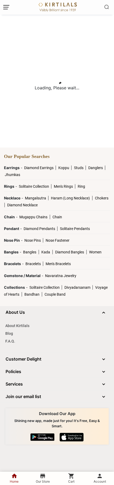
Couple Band (55, 294)
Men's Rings (64, 186)
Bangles (29, 252)
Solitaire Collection (34, 186)
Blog (9, 333)
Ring (81, 186)
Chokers (101, 198)
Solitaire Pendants (75, 229)
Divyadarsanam (77, 287)
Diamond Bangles (69, 252)
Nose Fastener (57, 240)
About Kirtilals (17, 326)
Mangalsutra (36, 198)
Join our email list (23, 396)
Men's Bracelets (58, 264)
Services (14, 384)
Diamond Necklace (22, 205)
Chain (57, 217)
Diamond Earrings (39, 168)
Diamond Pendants (40, 229)
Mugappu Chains (33, 217)
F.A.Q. (10, 341)
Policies (13, 371)
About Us (15, 312)
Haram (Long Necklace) (70, 198)
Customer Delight (23, 359)
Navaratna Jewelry (60, 276)
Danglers (96, 168)
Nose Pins (33, 240)
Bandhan (32, 294)
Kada (45, 252)
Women (95, 252)
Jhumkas (12, 175)
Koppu (64, 168)
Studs (79, 168)
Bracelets (33, 264)
